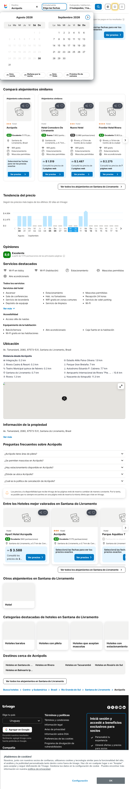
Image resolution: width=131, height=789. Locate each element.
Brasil (54, 689)
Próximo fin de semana (76, 75)
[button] (95, 53)
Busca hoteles (11, 689)
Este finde (55, 75)
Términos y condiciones (57, 720)
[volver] (15, 229)
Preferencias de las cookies (59, 738)
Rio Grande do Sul (71, 689)
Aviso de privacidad (55, 729)
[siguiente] (88, 17)
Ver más (7, 308)
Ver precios (112, 35)
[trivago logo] (6, 6)
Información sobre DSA (57, 734)
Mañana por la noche (33, 75)
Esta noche (12, 75)
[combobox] (25, 8)
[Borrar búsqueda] (37, 7)
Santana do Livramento (97, 689)
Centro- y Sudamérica (35, 689)
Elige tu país (9, 714)
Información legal (53, 724)
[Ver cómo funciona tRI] (64, 256)
